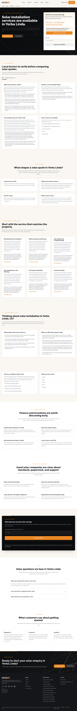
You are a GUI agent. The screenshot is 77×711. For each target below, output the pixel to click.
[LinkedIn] (9, 686)
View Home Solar (7, 261)
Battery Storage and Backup (48, 679)
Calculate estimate (38, 538)
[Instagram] (12, 686)
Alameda (43, 377)
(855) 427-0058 (64, 2)
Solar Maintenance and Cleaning (48, 697)
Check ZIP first (63, 684)
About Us (36, 2)
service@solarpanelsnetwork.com (66, 682)
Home (23, 2)
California (12, 6)
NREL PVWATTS (45, 134)
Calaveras (44, 387)
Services (29, 2)
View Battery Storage (33, 261)
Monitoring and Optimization (48, 690)
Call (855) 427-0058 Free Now (59, 32)
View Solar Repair (57, 263)
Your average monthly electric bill (14, 529)
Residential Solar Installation (48, 694)
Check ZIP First (18, 36)
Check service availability (59, 44)
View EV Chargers (32, 291)
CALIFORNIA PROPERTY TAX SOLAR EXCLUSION (51, 126)
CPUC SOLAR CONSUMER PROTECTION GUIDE (50, 124)
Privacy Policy (27, 686)
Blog (42, 2)
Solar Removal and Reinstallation (49, 699)
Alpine (43, 379)
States (7, 6)
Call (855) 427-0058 (7, 36)
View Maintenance (8, 294)
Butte (43, 384)
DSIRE (43, 131)
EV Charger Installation (47, 684)
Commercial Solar (46, 682)
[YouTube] (14, 686)
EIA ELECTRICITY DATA (46, 129)
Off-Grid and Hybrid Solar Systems (49, 692)
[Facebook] (3, 686)
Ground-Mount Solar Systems (48, 686)
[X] (6, 686)
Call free (72, 2)
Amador (43, 382)
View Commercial (57, 291)
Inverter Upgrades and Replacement (49, 688)
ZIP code (47, 37)
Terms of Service (28, 688)
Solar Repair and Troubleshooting (49, 701)
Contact (47, 2)
